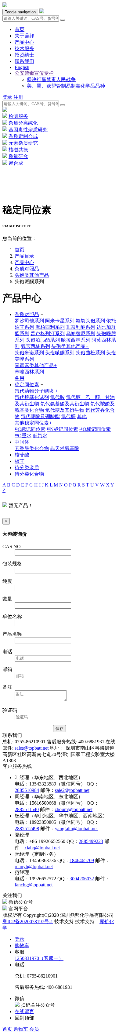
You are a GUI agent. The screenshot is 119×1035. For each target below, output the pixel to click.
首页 (7, 1029)
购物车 (21, 1029)
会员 (34, 1029)
